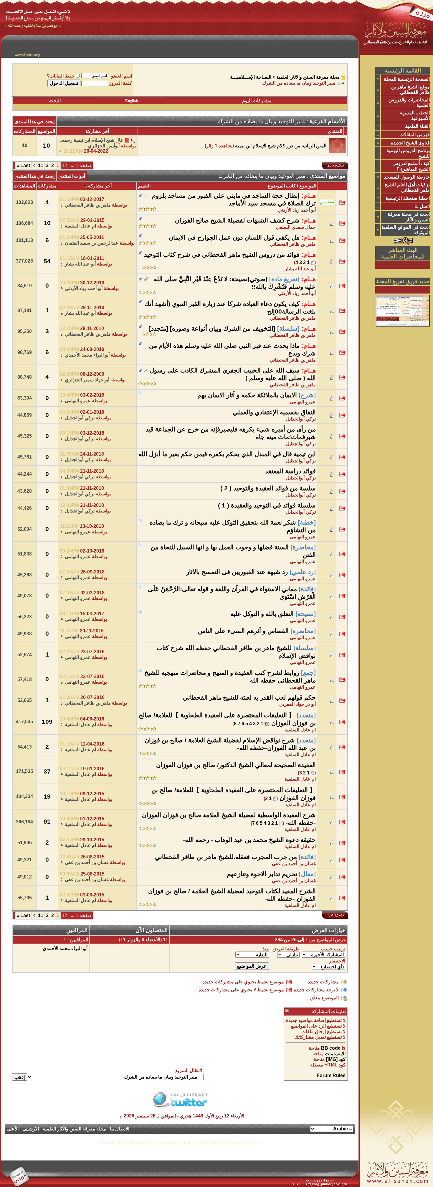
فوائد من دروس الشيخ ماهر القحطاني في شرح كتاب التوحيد (222, 254)
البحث (55, 100)
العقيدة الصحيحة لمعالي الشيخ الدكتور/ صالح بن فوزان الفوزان (236, 765)
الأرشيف (30, 1128)
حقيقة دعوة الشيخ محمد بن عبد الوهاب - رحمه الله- (249, 839)
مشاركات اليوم (257, 100)
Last (23, 165)
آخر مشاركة (100, 185)
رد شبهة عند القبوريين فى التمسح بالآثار (237, 572)
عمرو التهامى (303, 401)
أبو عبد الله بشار (300, 268)
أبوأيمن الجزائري (104, 145)
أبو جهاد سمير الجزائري (87, 379)
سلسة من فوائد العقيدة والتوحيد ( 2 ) (268, 488)
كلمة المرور (120, 83)
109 (47, 721)
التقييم (144, 185)
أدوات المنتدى (71, 176)
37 (47, 771)
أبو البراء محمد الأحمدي (87, 354)
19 (47, 796)
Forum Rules (331, 1075)
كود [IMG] (336, 1059)
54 (47, 261)
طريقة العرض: (285, 948)
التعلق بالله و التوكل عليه (262, 613)
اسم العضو (121, 75)
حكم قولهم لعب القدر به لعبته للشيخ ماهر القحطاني (249, 697)
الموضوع (307, 185)
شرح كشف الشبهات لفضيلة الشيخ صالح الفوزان (237, 220)
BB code (331, 1048)
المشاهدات (24, 185)
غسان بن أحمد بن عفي (294, 863)
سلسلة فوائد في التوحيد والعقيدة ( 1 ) (267, 505)
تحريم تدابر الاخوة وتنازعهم (262, 874)
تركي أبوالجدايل (301, 418)
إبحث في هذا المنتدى (34, 121)
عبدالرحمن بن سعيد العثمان (91, 242)
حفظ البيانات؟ (61, 75)
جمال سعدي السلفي (296, 227)
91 (47, 821)
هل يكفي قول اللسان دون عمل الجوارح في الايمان (234, 237)
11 (40, 165)
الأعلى (12, 1128)
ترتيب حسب (333, 948)
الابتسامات (335, 1053)
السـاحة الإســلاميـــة (250, 77)
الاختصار (337, 960)
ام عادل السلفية (80, 225)
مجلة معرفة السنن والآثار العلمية (308, 77)
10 (47, 223)
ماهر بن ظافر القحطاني (88, 204)
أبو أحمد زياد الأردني (84, 288)
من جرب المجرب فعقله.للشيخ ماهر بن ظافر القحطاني (226, 856)
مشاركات (47, 185)
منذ (265, 948)
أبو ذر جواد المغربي (297, 704)
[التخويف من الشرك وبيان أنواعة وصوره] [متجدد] (212, 328)
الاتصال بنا (119, 1128)
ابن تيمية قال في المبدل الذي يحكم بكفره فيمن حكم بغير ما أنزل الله (227, 454)
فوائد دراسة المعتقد (290, 471)
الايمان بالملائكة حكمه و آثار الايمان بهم (247, 395)
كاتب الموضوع (282, 185)
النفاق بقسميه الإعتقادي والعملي (274, 412)
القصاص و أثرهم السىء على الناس (243, 630)
